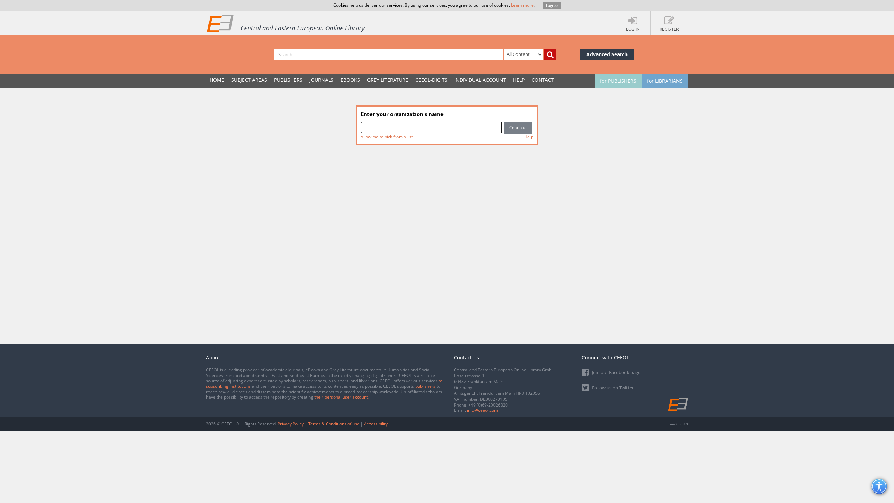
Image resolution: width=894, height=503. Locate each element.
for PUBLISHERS (618, 81)
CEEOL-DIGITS (431, 79)
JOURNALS (321, 79)
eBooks (350, 79)
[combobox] (431, 127)
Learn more (522, 5)
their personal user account (341, 397)
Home (217, 79)
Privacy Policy (291, 424)
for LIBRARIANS (665, 81)
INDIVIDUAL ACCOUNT (480, 79)
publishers (425, 386)
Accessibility (376, 424)
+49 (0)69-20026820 (488, 405)
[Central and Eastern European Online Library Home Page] (286, 23)
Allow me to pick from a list (387, 137)
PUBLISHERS (288, 79)
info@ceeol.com (482, 410)
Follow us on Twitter (612, 388)
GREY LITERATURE (387, 79)
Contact (543, 79)
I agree (552, 5)
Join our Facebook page (615, 372)
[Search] (550, 54)
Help (519, 79)
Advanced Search (607, 54)
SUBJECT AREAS (249, 79)
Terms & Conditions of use (333, 424)
